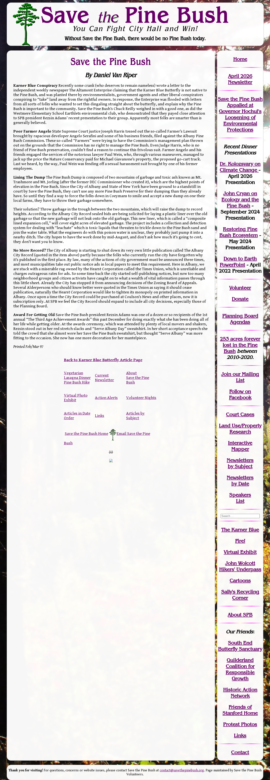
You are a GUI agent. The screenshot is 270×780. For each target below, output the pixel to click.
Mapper (240, 449)
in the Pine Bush (241, 345)
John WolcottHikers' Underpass (240, 566)
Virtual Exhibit (240, 552)
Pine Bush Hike (77, 382)
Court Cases (240, 414)
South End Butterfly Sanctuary (240, 646)
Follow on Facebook (240, 394)
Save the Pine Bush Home (86, 433)
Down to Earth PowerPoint (238, 261)
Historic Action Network (240, 692)
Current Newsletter (104, 377)
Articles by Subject (135, 415)
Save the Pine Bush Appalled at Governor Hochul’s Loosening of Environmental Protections (240, 114)
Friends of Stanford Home (240, 710)
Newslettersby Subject (240, 463)
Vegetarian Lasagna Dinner (77, 375)
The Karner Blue (240, 529)
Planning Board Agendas (240, 319)
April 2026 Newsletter (240, 79)
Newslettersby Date (240, 480)
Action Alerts (106, 397)
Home (240, 59)
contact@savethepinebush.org (182, 770)
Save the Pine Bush (111, 61)
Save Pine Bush (135, 15)
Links (99, 415)
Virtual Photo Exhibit (76, 397)
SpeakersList (240, 498)
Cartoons (240, 580)
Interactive (240, 443)
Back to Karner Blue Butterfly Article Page (103, 360)
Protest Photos (240, 724)
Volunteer (240, 288)
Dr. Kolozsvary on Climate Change (240, 167)
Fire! (240, 541)
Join (226, 374)
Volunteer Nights (141, 397)
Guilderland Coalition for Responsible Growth (240, 669)
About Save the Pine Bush (137, 378)
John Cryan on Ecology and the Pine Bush (240, 199)
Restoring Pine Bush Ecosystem (238, 232)
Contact (240, 752)
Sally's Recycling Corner (240, 595)
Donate (240, 299)
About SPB (240, 615)
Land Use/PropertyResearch (240, 428)
